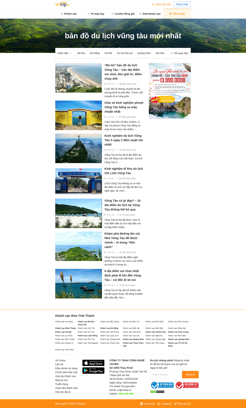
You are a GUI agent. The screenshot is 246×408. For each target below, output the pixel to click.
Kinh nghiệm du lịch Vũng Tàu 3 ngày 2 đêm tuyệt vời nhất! (123, 140)
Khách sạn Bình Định (155, 321)
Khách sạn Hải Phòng (109, 332)
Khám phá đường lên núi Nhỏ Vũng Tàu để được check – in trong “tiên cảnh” (122, 240)
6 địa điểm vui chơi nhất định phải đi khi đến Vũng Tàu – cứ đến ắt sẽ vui (122, 275)
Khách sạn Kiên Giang (178, 332)
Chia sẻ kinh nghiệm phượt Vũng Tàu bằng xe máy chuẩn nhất (123, 107)
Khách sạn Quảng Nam (133, 339)
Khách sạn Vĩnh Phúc (64, 349)
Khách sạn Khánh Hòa (156, 332)
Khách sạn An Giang (64, 321)
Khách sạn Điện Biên (154, 328)
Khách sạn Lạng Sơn (109, 335)
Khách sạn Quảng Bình (110, 339)
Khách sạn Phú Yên (86, 339)
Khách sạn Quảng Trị (64, 343)
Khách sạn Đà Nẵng (109, 328)
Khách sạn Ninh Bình (177, 335)
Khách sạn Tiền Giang (155, 343)
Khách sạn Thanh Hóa (109, 343)
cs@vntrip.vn (124, 390)
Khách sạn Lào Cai (131, 335)
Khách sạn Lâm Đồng (87, 335)
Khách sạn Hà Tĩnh (86, 332)
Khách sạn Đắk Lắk (131, 328)
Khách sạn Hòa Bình (132, 332)
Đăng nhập (182, 4)
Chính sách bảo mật (66, 372)
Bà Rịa (81, 53)
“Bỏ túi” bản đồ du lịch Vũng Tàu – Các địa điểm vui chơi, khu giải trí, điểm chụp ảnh (123, 72)
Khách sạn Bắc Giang (109, 321)
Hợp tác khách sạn (65, 376)
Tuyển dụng (61, 384)
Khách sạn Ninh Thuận (65, 339)
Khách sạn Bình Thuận (65, 328)
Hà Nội (108, 53)
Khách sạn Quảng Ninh (178, 339)
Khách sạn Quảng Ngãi (155, 339)
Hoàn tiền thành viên (66, 388)
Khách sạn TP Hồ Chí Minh (177, 344)
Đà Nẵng (95, 53)
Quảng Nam (144, 53)
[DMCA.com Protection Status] (157, 391)
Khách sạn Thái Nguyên (88, 343)
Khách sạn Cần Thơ (86, 328)
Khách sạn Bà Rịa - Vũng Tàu (86, 323)
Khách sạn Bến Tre (131, 321)
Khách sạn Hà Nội (63, 332)
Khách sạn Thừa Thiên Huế (133, 344)
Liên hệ (59, 364)
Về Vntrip (60, 360)
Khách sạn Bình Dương (178, 321)
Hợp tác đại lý (62, 392)
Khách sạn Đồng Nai (177, 328)
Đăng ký (190, 374)
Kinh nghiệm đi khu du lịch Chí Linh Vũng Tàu (123, 171)
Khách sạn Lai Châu (63, 335)
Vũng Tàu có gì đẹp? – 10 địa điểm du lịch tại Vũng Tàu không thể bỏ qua (122, 205)
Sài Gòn (160, 53)
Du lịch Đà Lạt (125, 53)
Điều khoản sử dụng (66, 368)
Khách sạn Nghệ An (154, 335)
